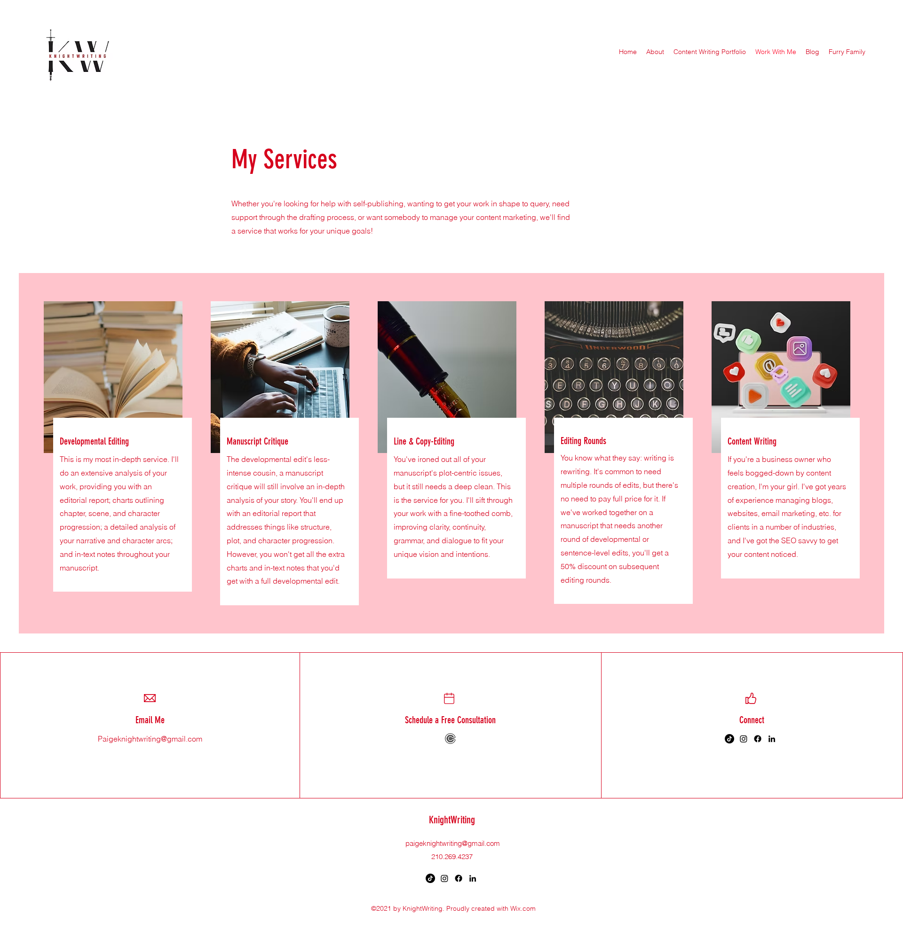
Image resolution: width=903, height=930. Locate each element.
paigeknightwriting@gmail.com (452, 843)
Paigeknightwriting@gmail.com (150, 738)
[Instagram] (743, 738)
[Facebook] (757, 738)
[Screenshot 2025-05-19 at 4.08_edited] (450, 738)
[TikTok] (729, 738)
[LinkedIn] (771, 738)
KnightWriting (452, 819)
